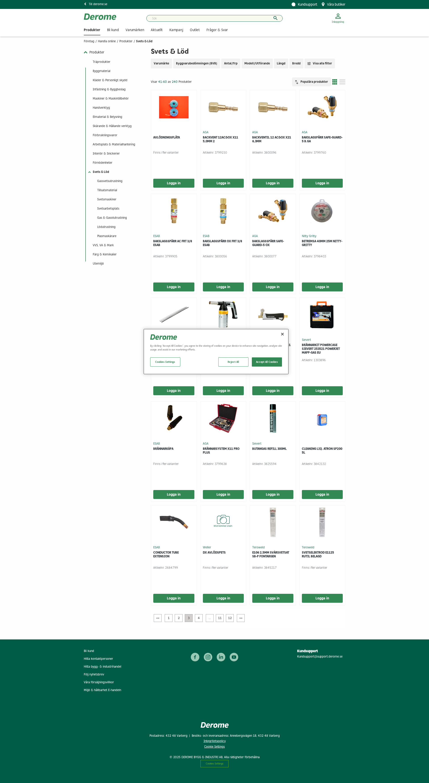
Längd (281, 63)
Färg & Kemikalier (105, 254)
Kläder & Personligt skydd (110, 80)
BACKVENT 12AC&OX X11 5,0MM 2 (220, 139)
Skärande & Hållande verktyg (112, 126)
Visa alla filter (322, 63)
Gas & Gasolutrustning (112, 218)
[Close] (282, 334)
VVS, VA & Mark (103, 245)
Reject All (233, 361)
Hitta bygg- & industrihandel (102, 666)
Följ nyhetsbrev (94, 674)
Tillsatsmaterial (107, 190)
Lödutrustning (106, 227)
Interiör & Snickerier (106, 153)
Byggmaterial (101, 71)
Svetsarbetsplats (108, 208)
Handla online (107, 41)
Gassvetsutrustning (109, 181)
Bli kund (89, 651)
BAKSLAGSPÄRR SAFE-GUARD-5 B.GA (322, 139)
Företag (89, 41)
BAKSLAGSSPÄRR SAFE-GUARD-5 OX (268, 243)
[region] (216, 351)
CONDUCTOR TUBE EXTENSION (166, 554)
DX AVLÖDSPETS (214, 552)
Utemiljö (98, 263)
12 (230, 618)
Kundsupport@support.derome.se (320, 656)
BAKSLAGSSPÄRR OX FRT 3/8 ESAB (222, 243)
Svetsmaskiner (106, 199)
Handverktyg (101, 108)
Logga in (174, 183)
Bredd (296, 63)
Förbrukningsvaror (105, 135)
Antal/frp (231, 63)
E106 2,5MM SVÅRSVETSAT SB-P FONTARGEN (270, 554)
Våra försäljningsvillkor (99, 682)
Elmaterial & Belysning (107, 117)
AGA (205, 132)
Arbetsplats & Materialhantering (114, 144)
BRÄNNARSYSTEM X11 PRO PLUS (221, 450)
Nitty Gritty (309, 236)
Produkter (125, 41)
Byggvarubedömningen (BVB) (196, 63)
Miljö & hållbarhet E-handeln (102, 690)
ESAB (156, 236)
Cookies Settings (214, 763)
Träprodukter (101, 62)
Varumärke (161, 63)
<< (157, 618)
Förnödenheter (102, 163)
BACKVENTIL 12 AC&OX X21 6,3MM (271, 139)
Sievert (306, 339)
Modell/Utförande (257, 63)
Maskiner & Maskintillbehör (111, 98)
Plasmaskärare (106, 236)
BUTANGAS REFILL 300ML (269, 449)
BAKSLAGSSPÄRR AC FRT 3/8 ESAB (172, 243)
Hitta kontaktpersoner (98, 659)
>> (240, 618)
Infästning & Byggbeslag (109, 89)
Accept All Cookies (267, 361)
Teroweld (258, 547)
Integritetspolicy (215, 741)
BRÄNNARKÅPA (163, 449)
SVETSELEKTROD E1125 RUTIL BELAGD (318, 554)
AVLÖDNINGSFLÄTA (166, 137)
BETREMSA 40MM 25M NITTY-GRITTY (322, 243)
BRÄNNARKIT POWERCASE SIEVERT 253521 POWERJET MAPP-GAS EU (321, 348)
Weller (207, 547)
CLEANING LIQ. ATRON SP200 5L (322, 450)
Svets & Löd (101, 172)
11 (220, 618)
